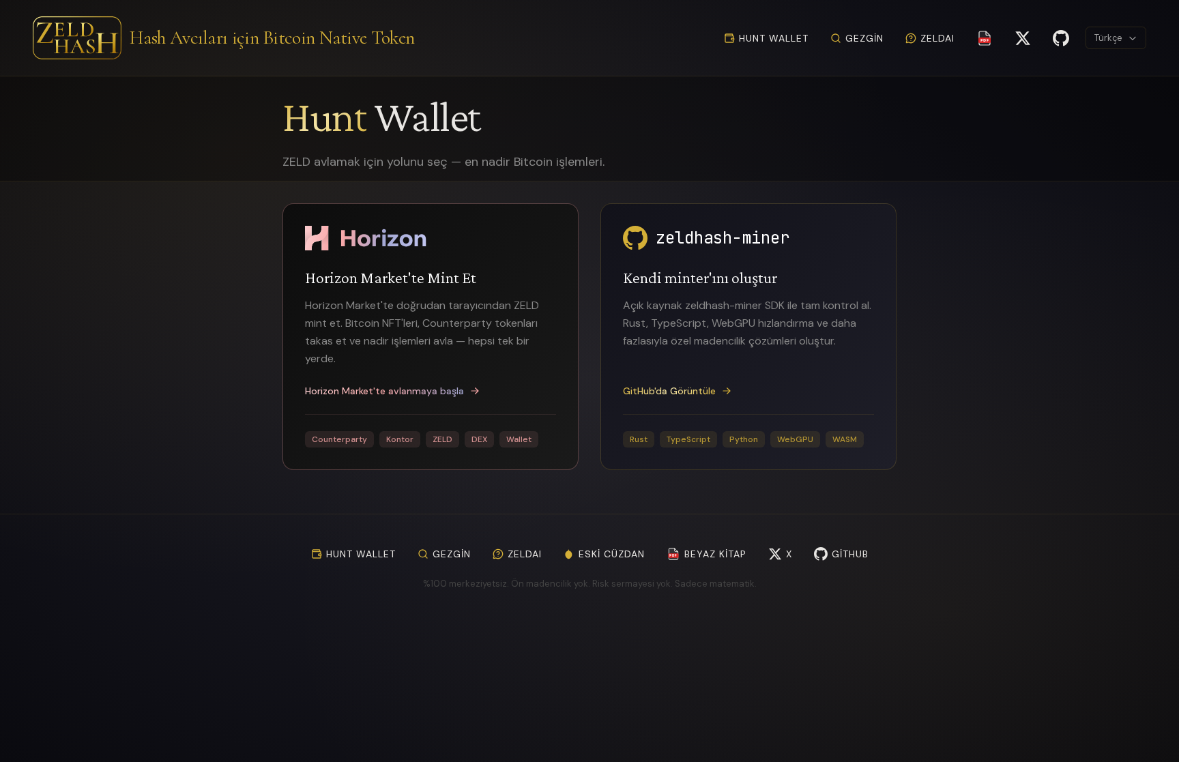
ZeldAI (937, 38)
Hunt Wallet (774, 38)
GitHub (850, 554)
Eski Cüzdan (612, 554)
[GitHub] (1061, 38)
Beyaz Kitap (707, 554)
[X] (1023, 38)
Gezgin (864, 38)
